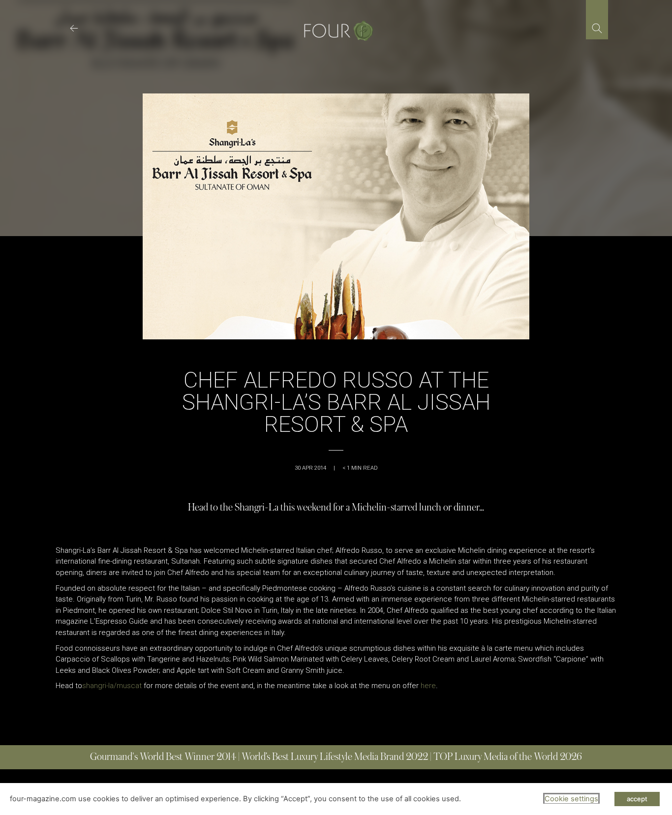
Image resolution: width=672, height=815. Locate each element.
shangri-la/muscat (112, 685)
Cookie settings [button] (571, 798)
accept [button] (637, 799)
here (428, 685)
